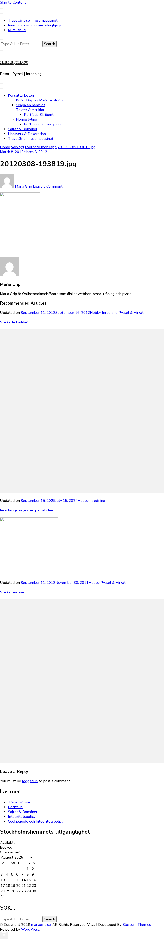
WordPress (30, 929)
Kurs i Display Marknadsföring (40, 100)
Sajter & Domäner (22, 129)
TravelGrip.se (19, 802)
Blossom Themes (136, 924)
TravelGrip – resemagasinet (30, 138)
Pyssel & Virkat (131, 312)
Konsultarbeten (21, 95)
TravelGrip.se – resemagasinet (33, 20)
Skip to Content (13, 2)
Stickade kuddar (14, 322)
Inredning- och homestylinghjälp (34, 25)
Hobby (95, 312)
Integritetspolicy (21, 816)
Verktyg (17, 147)
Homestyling (26, 119)
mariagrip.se (14, 61)
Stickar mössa (12, 592)
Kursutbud (17, 30)
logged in (30, 781)
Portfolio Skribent (39, 114)
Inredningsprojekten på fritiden (26, 510)
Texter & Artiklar (30, 109)
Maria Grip (23, 186)
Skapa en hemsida (30, 105)
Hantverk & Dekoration (27, 133)
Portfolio (15, 807)
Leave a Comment (48, 186)
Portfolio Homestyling (42, 124)
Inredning (110, 312)
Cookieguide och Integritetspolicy (35, 821)
